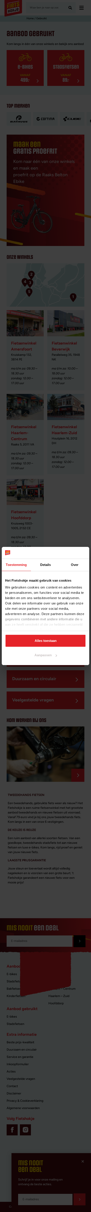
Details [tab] (45, 565)
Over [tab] (74, 565)
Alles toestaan (46, 641)
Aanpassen (43, 655)
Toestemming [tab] (16, 565)
